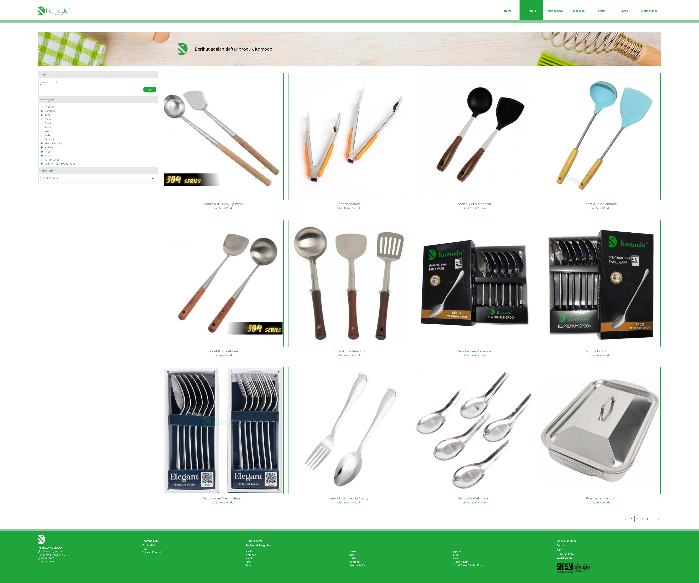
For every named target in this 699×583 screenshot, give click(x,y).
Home (508, 11)
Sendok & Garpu (54, 143)
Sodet (47, 135)
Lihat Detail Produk (223, 208)
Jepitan (48, 147)
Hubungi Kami (648, 11)
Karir (625, 11)
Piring (48, 155)
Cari (149, 89)
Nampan (49, 111)
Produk (531, 11)
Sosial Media (564, 558)
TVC (144, 548)
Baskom (49, 107)
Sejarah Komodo (152, 552)
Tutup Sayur (51, 159)
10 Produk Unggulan (258, 545)
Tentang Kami (554, 11)
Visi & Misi (148, 545)
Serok (47, 127)
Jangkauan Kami (566, 541)
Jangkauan (578, 11)
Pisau (47, 119)
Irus (46, 131)
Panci (47, 123)
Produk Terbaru (51, 178)
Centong (49, 139)
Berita (601, 11)
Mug (47, 151)
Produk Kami (254, 541)
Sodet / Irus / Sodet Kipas (59, 163)
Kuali (47, 115)
